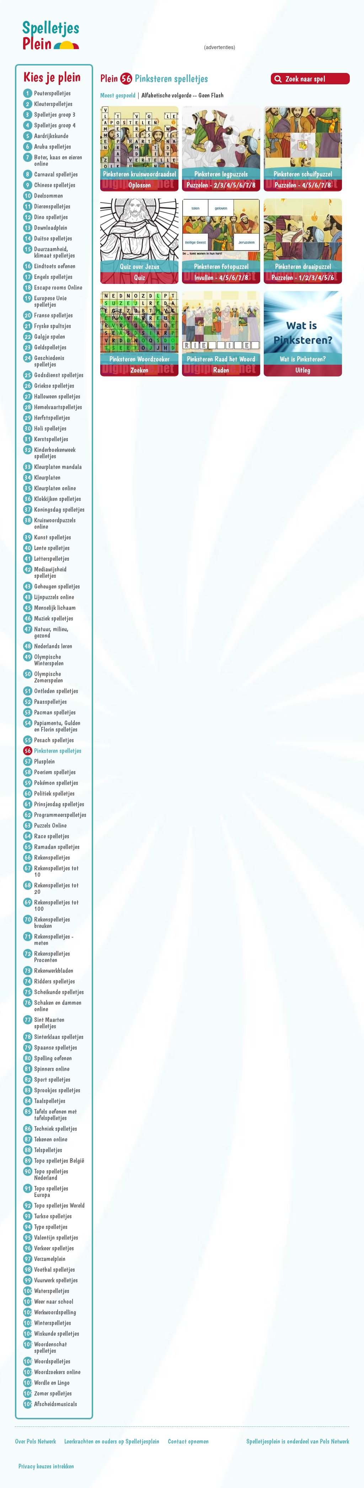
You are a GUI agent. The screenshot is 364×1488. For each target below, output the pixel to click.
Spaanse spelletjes (55, 1047)
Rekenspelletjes (52, 857)
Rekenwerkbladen (53, 970)
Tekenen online (50, 1139)
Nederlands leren (53, 646)
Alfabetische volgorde (166, 95)
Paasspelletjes (50, 701)
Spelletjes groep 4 (55, 125)
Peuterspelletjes (52, 93)
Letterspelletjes (51, 558)
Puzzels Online (50, 825)
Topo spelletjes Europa (51, 1191)
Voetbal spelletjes (54, 1269)
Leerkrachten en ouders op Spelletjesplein (111, 1441)
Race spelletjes (51, 836)
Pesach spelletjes (54, 740)
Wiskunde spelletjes (56, 1333)
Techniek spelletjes (55, 1128)
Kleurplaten (47, 477)
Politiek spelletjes (54, 793)
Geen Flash (211, 95)
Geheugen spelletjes (57, 586)
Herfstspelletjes (52, 418)
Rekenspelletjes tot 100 (56, 905)
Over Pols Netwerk (35, 1441)
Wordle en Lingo (52, 1382)
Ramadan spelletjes (57, 847)
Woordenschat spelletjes (50, 1347)
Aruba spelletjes (52, 146)
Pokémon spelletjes (56, 783)
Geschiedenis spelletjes (49, 361)
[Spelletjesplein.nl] (50, 35)
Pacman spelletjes (55, 712)
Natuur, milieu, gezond (51, 632)
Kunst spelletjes (52, 537)
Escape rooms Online (58, 287)
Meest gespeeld (117, 95)
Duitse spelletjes (53, 238)
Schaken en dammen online (57, 1005)
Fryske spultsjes (52, 326)
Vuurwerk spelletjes (56, 1280)
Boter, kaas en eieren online (58, 160)
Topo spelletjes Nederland (51, 1174)
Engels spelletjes (53, 277)
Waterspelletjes (51, 1291)
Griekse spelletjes (54, 385)
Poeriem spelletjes (55, 772)
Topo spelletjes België (59, 1160)
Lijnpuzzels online (54, 597)
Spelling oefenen (53, 1058)
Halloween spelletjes (57, 396)
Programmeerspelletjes (59, 815)
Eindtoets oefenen (54, 266)
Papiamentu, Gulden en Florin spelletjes (57, 726)
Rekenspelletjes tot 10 (56, 871)
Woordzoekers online (57, 1372)
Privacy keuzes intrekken (46, 1466)
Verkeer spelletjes (54, 1248)
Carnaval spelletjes (56, 174)
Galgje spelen (49, 336)
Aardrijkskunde (51, 136)
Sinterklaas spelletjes (59, 1037)
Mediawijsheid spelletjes (50, 572)
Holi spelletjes (50, 428)
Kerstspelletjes (51, 439)
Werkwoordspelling (55, 1312)
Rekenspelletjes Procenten (52, 956)
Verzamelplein (49, 1259)
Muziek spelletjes (53, 618)
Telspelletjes (48, 1150)
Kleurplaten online (55, 488)
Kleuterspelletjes (53, 104)
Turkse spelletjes (53, 1216)
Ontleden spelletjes (56, 691)
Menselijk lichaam (55, 608)
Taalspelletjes (49, 1101)
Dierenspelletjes (52, 206)
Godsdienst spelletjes (59, 375)
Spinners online (51, 1069)
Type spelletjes (51, 1227)
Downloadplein (50, 228)
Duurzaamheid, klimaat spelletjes (54, 252)
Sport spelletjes (52, 1079)
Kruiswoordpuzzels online (55, 523)
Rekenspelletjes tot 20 (56, 888)
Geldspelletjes (50, 347)
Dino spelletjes (51, 217)
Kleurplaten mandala (58, 467)
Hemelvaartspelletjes (58, 407)
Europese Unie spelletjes (50, 301)
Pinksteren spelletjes (57, 751)
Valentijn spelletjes (56, 1237)
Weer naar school (53, 1301)
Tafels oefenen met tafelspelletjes (55, 1114)
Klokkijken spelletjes (57, 499)
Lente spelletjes (52, 548)
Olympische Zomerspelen (48, 677)
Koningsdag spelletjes (59, 509)
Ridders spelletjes (54, 981)
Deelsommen (48, 195)
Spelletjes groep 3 (55, 114)
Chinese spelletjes (54, 185)
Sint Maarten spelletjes (49, 1023)
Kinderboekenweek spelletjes (54, 453)
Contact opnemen (188, 1441)
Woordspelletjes (52, 1361)
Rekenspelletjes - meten (54, 939)
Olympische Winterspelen (49, 660)
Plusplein (44, 761)
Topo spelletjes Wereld (59, 1205)
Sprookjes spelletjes (57, 1090)
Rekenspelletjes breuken (52, 922)
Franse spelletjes (53, 315)
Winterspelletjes (52, 1323)
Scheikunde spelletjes (59, 992)
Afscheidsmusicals (55, 1404)
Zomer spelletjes (53, 1393)
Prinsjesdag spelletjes (59, 804)
